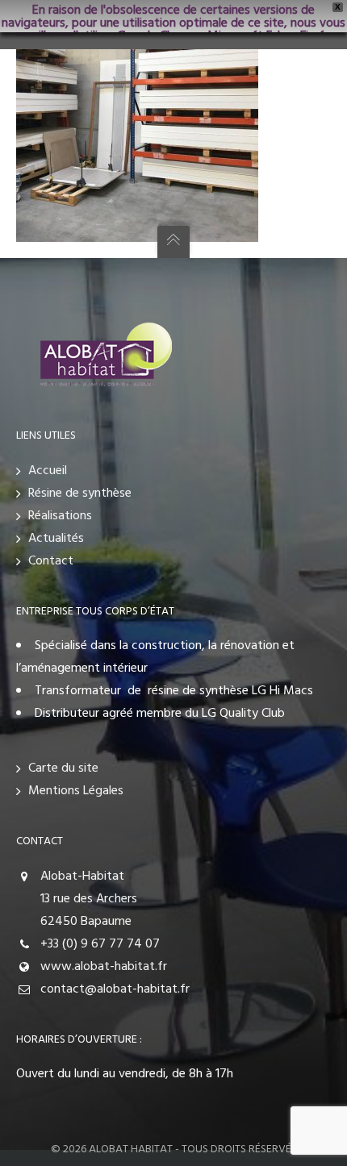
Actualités (56, 538)
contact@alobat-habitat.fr (115, 989)
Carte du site (63, 768)
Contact (50, 561)
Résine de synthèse (80, 493)
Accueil (47, 470)
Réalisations (60, 516)
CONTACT (39, 841)
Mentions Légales (75, 791)
